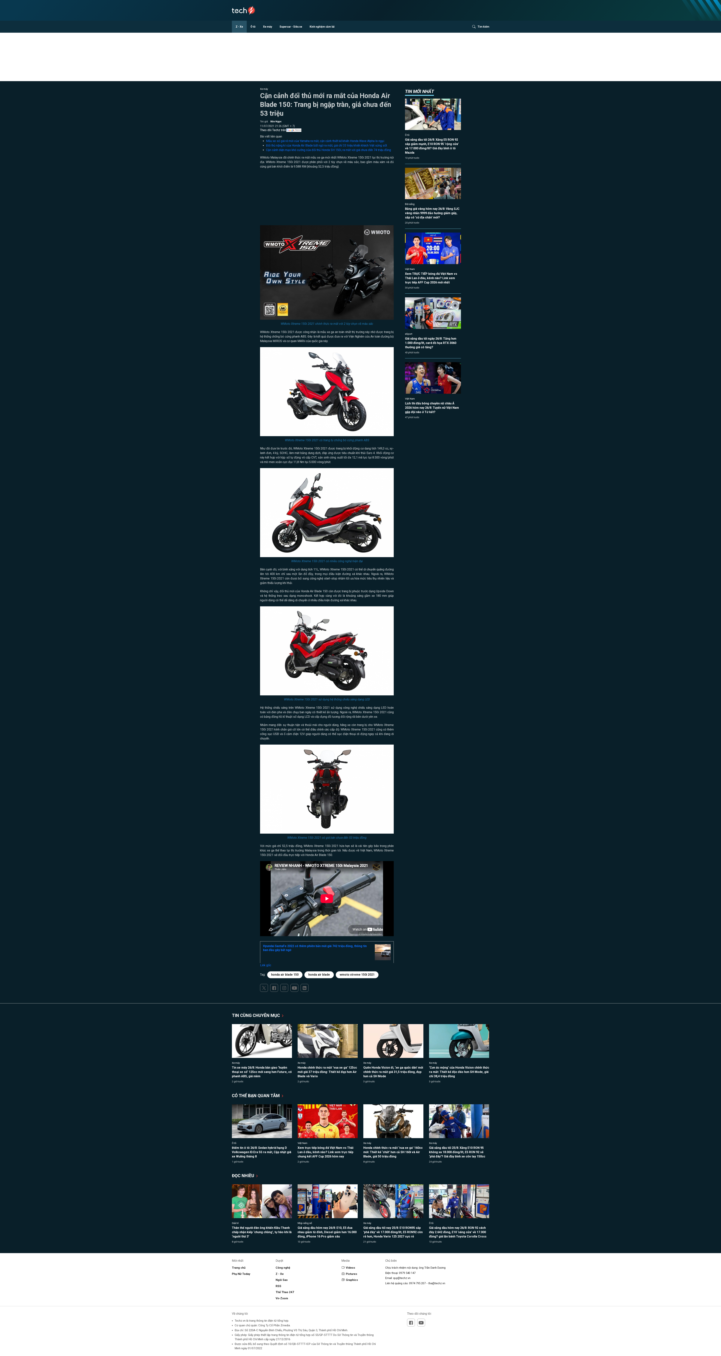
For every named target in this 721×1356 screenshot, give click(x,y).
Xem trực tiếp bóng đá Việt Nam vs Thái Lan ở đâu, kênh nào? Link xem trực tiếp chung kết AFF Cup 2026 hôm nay (325, 1152)
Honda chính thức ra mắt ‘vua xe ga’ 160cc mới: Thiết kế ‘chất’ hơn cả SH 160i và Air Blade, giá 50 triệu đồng (393, 1152)
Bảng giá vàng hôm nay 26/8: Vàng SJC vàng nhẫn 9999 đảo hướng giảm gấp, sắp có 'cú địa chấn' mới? (432, 213)
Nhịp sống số (305, 1223)
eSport (408, 333)
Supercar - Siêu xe (291, 26)
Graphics (352, 1280)
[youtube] (294, 988)
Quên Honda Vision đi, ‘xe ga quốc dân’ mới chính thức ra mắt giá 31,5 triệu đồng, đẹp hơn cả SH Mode (393, 1072)
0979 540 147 (407, 1273)
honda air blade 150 (285, 974)
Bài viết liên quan (271, 136)
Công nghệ (283, 1267)
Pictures (351, 1274)
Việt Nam (410, 269)
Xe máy (267, 26)
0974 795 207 (417, 1283)
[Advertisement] (327, 199)
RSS (278, 1286)
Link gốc (265, 965)
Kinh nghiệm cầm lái (322, 26)
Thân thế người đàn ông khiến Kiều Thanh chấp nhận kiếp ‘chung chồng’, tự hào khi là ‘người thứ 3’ (262, 1232)
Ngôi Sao (282, 1280)
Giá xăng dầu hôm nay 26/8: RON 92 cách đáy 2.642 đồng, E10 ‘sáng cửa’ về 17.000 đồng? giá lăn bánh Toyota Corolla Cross (457, 1232)
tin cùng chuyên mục (256, 1015)
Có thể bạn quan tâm (256, 1095)
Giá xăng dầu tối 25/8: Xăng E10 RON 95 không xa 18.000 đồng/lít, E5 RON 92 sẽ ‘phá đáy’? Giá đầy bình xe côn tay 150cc (457, 1152)
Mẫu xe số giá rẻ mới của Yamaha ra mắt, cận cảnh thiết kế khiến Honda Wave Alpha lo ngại (325, 141)
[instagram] (284, 988)
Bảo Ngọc (276, 121)
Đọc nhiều (243, 1175)
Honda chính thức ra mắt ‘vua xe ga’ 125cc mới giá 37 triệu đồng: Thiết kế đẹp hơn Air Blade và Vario (327, 1072)
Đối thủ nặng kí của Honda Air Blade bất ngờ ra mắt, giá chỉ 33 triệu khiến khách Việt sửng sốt (326, 145)
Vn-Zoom (282, 1298)
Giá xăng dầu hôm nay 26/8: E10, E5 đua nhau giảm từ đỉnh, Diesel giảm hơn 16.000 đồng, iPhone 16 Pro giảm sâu (327, 1232)
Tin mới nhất (419, 91)
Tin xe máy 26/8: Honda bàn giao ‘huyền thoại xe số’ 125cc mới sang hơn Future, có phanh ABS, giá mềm (262, 1072)
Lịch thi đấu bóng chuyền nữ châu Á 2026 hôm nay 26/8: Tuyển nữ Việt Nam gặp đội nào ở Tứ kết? (432, 408)
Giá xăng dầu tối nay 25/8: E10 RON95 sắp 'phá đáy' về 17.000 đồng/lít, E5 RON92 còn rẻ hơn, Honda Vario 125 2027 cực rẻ (393, 1232)
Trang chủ (238, 1267)
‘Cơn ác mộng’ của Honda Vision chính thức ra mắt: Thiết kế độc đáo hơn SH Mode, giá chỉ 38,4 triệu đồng (459, 1072)
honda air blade (319, 974)
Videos (350, 1267)
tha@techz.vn (436, 1283)
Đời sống (410, 204)
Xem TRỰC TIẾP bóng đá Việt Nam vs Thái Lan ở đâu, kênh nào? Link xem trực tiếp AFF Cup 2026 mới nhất (431, 278)
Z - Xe (239, 26)
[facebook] (274, 988)
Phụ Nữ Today (241, 1274)
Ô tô (253, 26)
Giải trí (235, 1223)
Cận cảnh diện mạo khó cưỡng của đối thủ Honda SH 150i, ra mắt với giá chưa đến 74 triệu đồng (328, 150)
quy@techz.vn (401, 1278)
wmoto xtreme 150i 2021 (357, 974)
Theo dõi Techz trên (273, 130)
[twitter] (264, 988)
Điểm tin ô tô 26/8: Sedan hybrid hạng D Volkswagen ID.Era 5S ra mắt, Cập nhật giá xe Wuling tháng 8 (261, 1152)
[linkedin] (304, 988)
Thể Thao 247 (285, 1292)
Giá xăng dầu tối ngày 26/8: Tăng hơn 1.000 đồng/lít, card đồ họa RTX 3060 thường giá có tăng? (430, 343)
